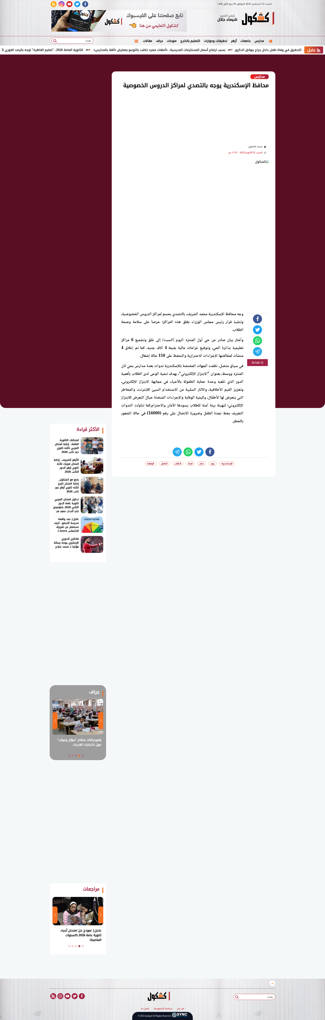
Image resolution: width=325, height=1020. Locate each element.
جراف (159, 41)
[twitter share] (257, 329)
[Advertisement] (294, 116)
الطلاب (177, 464)
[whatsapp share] (257, 340)
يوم (212, 464)
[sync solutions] (179, 1016)
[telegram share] (257, 351)
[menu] (136, 41)
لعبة (190, 464)
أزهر (234, 41)
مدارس (259, 41)
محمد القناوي (255, 147)
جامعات (246, 41)
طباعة (256, 362)
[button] (83, 756)
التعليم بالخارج (190, 41)
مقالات (147, 41)
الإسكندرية (226, 464)
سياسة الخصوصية (163, 1008)
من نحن (180, 1008)
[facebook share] (257, 318)
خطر (202, 464)
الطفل (164, 464)
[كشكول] (257, 18)
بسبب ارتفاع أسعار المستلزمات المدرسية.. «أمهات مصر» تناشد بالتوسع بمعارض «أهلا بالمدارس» (182, 50)
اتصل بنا (145, 1008)
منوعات (172, 41)
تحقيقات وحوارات (215, 41)
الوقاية (150, 464)
